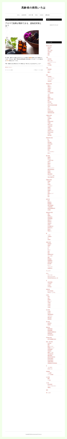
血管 (49, 200)
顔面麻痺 (48, 371)
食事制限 (49, 69)
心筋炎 (49, 133)
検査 (47, 75)
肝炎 (49, 182)
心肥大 (49, 127)
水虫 (49, 246)
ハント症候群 (50, 374)
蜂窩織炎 (49, 259)
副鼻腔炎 (49, 323)
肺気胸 (49, 148)
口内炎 (49, 305)
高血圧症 (49, 47)
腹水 (49, 195)
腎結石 (49, 229)
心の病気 (48, 377)
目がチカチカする (51, 276)
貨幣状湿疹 (50, 262)
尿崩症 (49, 224)
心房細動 (49, 129)
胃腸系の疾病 (49, 83)
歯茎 (49, 298)
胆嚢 (49, 192)
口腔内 (47, 295)
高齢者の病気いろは (33, 7)
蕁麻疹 (49, 245)
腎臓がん (49, 230)
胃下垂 (49, 109)
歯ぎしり (49, 301)
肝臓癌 (49, 181)
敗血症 (49, 63)
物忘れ (49, 164)
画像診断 (49, 81)
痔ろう (49, 249)
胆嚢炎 (49, 190)
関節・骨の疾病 (49, 341)
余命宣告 (49, 59)
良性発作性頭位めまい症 (53, 278)
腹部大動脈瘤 (50, 205)
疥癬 (49, 251)
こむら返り (50, 367)
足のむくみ (50, 368)
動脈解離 (49, 203)
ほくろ (49, 265)
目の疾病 (48, 309)
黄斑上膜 (49, 317)
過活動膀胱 (50, 218)
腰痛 (49, 344)
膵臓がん (49, 86)
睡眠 (49, 378)
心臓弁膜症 (50, 126)
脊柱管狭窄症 (50, 354)
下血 (49, 94)
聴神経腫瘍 (50, 330)
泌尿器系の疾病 (49, 212)
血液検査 (49, 76)
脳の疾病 (48, 155)
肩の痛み (49, 343)
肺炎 (49, 140)
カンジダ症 (50, 256)
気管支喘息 (50, 143)
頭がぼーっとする (51, 292)
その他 (47, 382)
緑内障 (49, 312)
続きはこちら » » (8, 67)
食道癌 (49, 239)
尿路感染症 (50, 217)
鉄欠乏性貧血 (50, 290)
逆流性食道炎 (50, 111)
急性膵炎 (49, 102)
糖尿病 (49, 48)
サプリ (49, 70)
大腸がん (49, 88)
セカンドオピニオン (52, 385)
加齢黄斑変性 (50, 314)
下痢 (49, 106)
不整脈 (49, 123)
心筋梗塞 (49, 118)
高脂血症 (49, 51)
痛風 (49, 214)
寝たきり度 (50, 60)
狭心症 (49, 116)
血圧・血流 (50, 50)
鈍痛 (49, 54)
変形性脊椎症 (50, 358)
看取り (49, 72)
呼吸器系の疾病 (49, 137)
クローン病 (50, 103)
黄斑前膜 (49, 319)
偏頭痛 (49, 172)
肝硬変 (49, 184)
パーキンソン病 (51, 175)
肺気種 (49, 145)
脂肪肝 (49, 187)
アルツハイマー (51, 167)
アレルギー (48, 270)
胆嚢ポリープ (50, 193)
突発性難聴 (50, 282)
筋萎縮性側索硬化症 (52, 332)
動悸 (49, 119)
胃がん (49, 85)
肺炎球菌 (49, 142)
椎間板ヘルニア (51, 347)
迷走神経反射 (50, 335)
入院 (47, 57)
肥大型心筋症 (50, 132)
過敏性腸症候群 (51, 112)
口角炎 (49, 307)
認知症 (49, 166)
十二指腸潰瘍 (50, 92)
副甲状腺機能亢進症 (52, 339)
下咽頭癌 (49, 236)
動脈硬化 (49, 202)
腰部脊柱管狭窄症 (51, 357)
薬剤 (47, 390)
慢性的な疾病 (49, 45)
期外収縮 (49, 135)
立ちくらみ (50, 274)
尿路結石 (49, 223)
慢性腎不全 (50, 227)
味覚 (49, 296)
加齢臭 (49, 387)
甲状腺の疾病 (49, 337)
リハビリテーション (52, 62)
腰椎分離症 (50, 355)
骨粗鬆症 (49, 350)
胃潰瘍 (49, 89)
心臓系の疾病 (49, 115)
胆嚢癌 (49, 91)
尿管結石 (49, 221)
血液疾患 (48, 289)
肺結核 (49, 147)
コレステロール (51, 78)
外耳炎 (49, 285)
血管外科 (48, 199)
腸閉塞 (49, 97)
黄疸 (49, 196)
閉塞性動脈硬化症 (51, 208)
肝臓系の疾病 (49, 179)
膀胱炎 (49, 215)
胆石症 (49, 188)
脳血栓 (49, 163)
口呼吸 (49, 302)
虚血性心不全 (50, 130)
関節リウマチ (50, 346)
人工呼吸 (49, 65)
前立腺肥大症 (50, 226)
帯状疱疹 (49, 243)
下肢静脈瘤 (50, 206)
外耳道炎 (49, 286)
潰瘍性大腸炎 (50, 98)
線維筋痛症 (50, 333)
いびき (49, 235)
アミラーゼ (50, 79)
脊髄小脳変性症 (51, 177)
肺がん (49, 153)
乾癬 (49, 252)
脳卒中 (49, 161)
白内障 (49, 311)
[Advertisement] (54, 32)
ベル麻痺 (49, 373)
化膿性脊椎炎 (50, 361)
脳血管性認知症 (51, 169)
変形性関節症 (50, 360)
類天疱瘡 (49, 263)
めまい (47, 273)
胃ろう (49, 108)
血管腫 (49, 209)
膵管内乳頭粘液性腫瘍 (52, 105)
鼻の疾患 (48, 321)
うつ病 (49, 380)
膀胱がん (49, 220)
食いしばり (48, 392)
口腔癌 (49, 304)
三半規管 (49, 283)
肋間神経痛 (50, 328)
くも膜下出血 (50, 160)
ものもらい (50, 316)
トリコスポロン (51, 151)
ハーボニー (50, 185)
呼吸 (49, 150)
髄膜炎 (49, 171)
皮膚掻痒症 (50, 268)
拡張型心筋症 (50, 121)
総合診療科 (50, 384)
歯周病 (49, 299)
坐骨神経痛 (50, 349)
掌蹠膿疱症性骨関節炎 (52, 363)
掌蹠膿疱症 (50, 260)
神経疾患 (48, 327)
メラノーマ (50, 266)
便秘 (49, 95)
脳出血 (49, 158)
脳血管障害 (50, 174)
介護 (47, 67)
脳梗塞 (49, 157)
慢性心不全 (50, 124)
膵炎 (49, 100)
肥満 (49, 53)
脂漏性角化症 (50, 254)
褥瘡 (49, 257)
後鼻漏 (49, 324)
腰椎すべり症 (50, 352)
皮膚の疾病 (48, 242)
